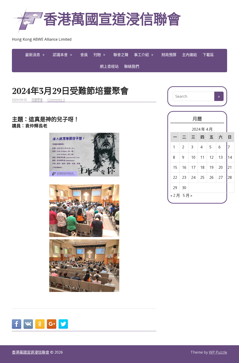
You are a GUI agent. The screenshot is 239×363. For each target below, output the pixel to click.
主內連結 (189, 54)
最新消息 (32, 54)
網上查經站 (109, 66)
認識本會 (60, 54)
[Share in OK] (40, 324)
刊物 (97, 54)
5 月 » (187, 195)
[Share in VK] (28, 324)
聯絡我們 (131, 66)
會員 (84, 54)
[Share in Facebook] (16, 324)
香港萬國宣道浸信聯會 (112, 19)
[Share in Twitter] (63, 324)
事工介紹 (141, 54)
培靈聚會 (37, 100)
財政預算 (169, 54)
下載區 (208, 54)
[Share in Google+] (51, 324)
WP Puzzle (218, 352)
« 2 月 (175, 195)
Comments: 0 (56, 100)
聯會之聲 (120, 54)
